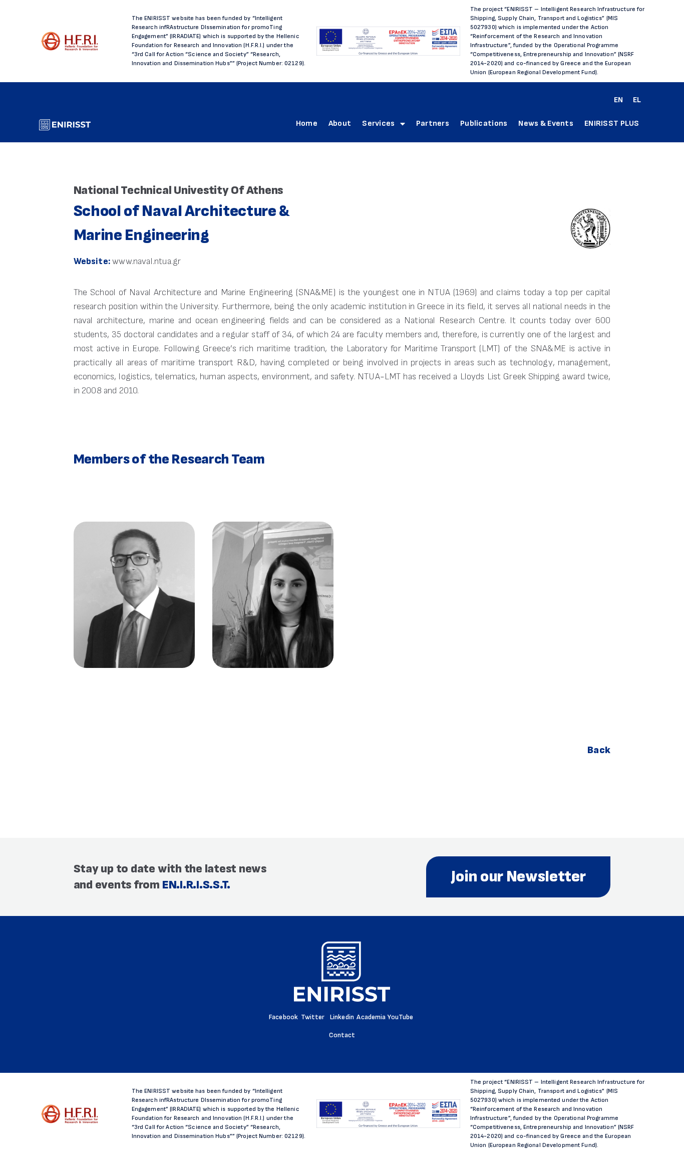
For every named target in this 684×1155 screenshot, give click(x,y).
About (339, 123)
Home (306, 123)
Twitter (313, 1017)
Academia (371, 1017)
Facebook (283, 1017)
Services (378, 123)
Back (599, 750)
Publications (483, 123)
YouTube (400, 1017)
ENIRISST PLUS (611, 123)
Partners (432, 123)
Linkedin (342, 1017)
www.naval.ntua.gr (146, 261)
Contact (342, 1035)
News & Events (545, 123)
